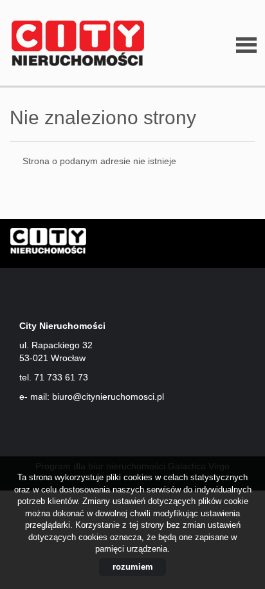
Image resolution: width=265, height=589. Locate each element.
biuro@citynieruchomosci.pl (108, 396)
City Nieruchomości (109, 244)
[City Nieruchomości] (74, 44)
